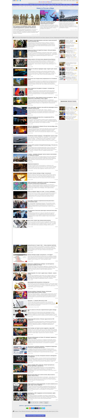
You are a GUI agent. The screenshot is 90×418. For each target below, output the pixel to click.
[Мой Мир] (33, 408)
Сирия (64, 4)
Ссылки (61, 0)
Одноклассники (64, 101)
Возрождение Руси (25, 37)
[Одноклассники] (30, 408)
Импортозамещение (26, 411)
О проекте (73, 0)
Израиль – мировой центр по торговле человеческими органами (70, 41)
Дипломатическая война (43, 411)
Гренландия (51, 6)
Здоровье (48, 37)
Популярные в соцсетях (73, 6)
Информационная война (59, 37)
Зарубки (64, 0)
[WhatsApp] (40, 408)
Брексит (31, 37)
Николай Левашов (65, 6)
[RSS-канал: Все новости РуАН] (77, 2)
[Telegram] (42, 408)
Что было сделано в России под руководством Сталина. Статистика (71, 63)
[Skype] (44, 408)
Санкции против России (70, 37)
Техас (20, 411)
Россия (42, 4)
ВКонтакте (70, 101)
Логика (57, 411)
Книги (70, 0)
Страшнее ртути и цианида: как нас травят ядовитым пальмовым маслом (71, 117)
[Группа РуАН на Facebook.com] (14, 0)
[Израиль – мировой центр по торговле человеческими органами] (62, 43)
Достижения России (38, 37)
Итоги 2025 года (36, 6)
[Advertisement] (35, 236)
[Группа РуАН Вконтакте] (13, 0)
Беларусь (16, 411)
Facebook (74, 101)
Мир (67, 4)
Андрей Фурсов (34, 411)
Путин (45, 4)
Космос (52, 37)
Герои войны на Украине (43, 6)
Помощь (70, 4)
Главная (20, 4)
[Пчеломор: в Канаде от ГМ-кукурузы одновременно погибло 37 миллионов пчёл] (62, 114)
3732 (41, 402)
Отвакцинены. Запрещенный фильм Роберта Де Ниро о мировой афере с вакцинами (71, 77)
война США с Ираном (28, 6)
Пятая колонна (17, 37)
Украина (48, 4)
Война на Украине (20, 6)
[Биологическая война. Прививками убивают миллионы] (62, 48)
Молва (68, 0)
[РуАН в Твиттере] (17, 0)
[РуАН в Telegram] (20, 0)
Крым (52, 4)
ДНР (55, 4)
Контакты (77, 0)
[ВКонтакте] (32, 408)
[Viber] (39, 408)
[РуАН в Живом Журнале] (18, 0)
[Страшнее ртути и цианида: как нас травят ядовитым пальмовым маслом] (62, 119)
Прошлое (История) (57, 6)
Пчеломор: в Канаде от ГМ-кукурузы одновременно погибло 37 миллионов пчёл (71, 112)
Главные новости (26, 4)
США (61, 4)
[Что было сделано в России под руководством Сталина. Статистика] (62, 65)
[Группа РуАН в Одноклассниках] (16, 0)
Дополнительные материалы (55, 0)
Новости (31, 4)
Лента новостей (37, 4)
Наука (44, 37)
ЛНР (58, 4)
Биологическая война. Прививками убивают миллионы (70, 46)
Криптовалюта (52, 411)
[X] (35, 408)
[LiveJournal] (37, 408)
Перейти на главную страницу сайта (35, 415)
